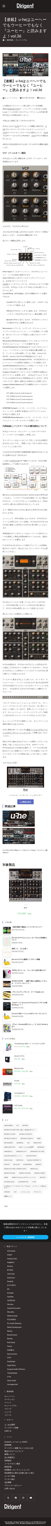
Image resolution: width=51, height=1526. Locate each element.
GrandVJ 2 (8, 1151)
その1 (17, 126)
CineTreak (11, 1274)
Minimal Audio (12, 1316)
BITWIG (25, 1125)
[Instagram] (23, 1497)
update (7, 1192)
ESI (28, 1143)
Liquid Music (31, 1156)
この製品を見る (25, 802)
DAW (39, 1138)
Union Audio (11, 1380)
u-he (10, 850)
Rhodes (10, 1339)
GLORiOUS (11, 1300)
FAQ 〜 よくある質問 (26, 1147)
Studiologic (9, 1182)
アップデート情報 (11, 1428)
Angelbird (8, 1125)
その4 (45, 132)
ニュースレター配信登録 (25, 1237)
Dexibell (20, 1143)
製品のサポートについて (14, 1451)
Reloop (16, 1164)
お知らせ (7, 1431)
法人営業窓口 (9, 1457)
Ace (25, 789)
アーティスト (9, 1399)
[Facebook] (15, 1497)
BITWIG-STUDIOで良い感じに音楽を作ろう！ (20, 1130)
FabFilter (37, 1143)
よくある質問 (9, 1425)
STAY (9, 1358)
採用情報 (7, 1445)
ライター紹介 (9, 1479)
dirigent (42, 98)
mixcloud (8, 1160)
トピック (7, 1409)
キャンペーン (9, 1396)
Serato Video (39, 1173)
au (17, 1125)
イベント (7, 1402)
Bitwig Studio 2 (25, 1134)
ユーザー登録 (9, 1476)
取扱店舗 (7, 1467)
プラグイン (37, 1192)
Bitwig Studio (10, 1134)
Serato (38, 1164)
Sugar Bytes (23, 1182)
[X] (8, 1497)
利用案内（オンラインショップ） (17, 1470)
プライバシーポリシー (13, 1485)
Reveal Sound (12, 1335)
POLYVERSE (11, 1319)
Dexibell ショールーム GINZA (15, 1442)
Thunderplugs (12, 1373)
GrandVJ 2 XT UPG (37, 1151)
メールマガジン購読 (12, 1464)
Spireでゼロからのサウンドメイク (24, 1177)
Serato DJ (34, 1169)
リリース (7, 1415)
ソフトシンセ (25, 1192)
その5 (33, 135)
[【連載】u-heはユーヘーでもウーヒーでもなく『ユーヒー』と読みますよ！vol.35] (19, 836)
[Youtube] (30, 1497)
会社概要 (7, 1482)
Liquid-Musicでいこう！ (13, 1156)
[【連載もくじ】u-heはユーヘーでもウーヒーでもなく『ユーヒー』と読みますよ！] (19, 818)
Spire (6, 1177)
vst (15, 1192)
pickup (7, 1164)
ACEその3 (15, 461)
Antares (10, 1266)
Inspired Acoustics (13, 1308)
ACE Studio (11, 1251)
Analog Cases (12, 1259)
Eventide (10, 1293)
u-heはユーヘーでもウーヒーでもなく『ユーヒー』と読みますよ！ (25, 1186)
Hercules (10, 1304)
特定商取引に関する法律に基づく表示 (19, 1473)
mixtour (19, 1160)
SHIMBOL (10, 1350)
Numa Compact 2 (34, 1160)
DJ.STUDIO (11, 1285)
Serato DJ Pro (9, 1173)
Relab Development (14, 1327)
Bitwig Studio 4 (27, 1138)
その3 (5, 132)
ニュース (7, 1412)
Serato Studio (25, 1173)
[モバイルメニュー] (4, 6)
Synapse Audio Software (16, 1369)
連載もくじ (8, 1196)
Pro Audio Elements (14, 1323)
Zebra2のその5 (14, 109)
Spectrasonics (12, 1354)
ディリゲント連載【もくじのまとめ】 (19, 1448)
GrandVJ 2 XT (21, 1151)
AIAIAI (9, 1255)
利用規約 (7, 1460)
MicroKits (10, 1312)
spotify (43, 1177)
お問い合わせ (9, 1488)
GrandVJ (40, 1147)
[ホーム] (3, 40)
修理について (9, 1454)
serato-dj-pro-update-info (15, 1169)
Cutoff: (5, 284)
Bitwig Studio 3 (10, 1138)
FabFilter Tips (9, 1147)
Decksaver (8, 1143)
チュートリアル (21, 40)
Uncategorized (12, 1384)
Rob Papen (27, 1164)
